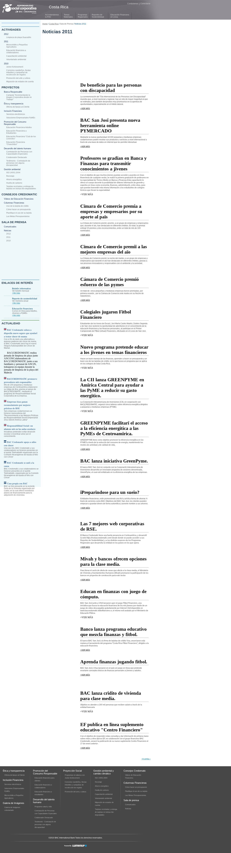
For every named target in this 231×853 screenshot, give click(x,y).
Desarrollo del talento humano (17, 148)
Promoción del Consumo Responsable (15, 123)
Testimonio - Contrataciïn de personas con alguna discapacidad (18, 163)
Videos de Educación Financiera (18, 199)
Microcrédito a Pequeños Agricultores (17, 46)
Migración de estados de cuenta (20, 81)
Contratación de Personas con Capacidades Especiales (19, 153)
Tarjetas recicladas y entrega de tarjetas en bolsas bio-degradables (21, 187)
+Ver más (16, 293)
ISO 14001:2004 (13, 172)
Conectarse (145, 4)
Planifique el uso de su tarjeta (19, 213)
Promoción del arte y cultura (18, 78)
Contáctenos (132, 4)
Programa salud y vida (43, 807)
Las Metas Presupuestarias (18, 216)
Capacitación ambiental (16, 56)
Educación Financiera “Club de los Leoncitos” (21, 137)
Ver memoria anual (24, 299)
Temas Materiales (68, 16)
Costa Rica (53, 24)
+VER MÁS (85, 108)
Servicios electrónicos (15, 114)
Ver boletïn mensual (21, 289)
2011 (6, 41)
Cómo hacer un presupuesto (18, 209)
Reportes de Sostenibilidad (98, 16)
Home (45, 24)
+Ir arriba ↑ (146, 759)
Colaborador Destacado (16, 157)
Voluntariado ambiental (16, 59)
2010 (6, 63)
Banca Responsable (13, 92)
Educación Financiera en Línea (119, 16)
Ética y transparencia (13, 103)
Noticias (7, 230)
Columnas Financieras (14, 203)
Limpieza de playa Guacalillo (18, 37)
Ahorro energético (14, 179)
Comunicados (10, 226)
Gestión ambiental (12, 169)
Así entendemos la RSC (52, 16)
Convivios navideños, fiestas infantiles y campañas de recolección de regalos (18, 72)
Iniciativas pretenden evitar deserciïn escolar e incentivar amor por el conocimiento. (19, 430)
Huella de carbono (14, 183)
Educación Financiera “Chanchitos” (15, 143)
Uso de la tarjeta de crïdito (17, 206)
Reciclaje (10, 176)
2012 (6, 34)
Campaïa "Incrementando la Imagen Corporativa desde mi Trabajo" (19, 97)
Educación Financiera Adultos (19, 127)
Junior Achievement (14, 67)
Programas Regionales (83, 16)
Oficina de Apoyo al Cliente (17, 107)
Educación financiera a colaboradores (16, 51)
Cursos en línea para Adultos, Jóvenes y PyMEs (24, 311)
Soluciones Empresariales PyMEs (20, 118)
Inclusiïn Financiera (13, 111)
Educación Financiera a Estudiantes (16, 132)
